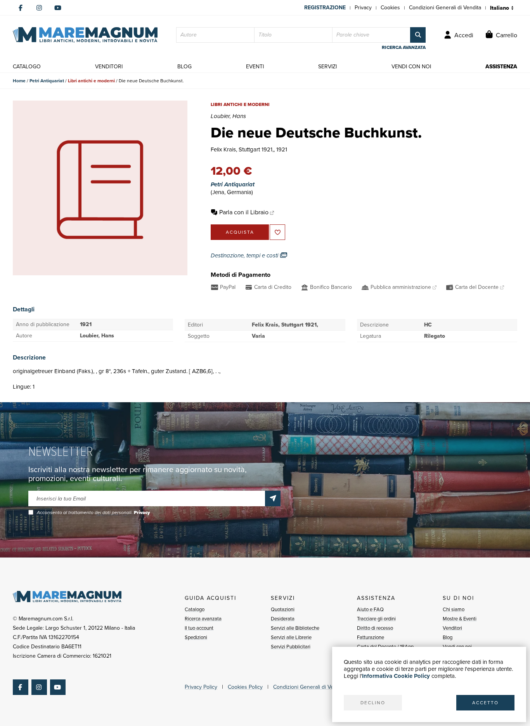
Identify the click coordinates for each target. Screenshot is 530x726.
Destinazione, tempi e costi (245, 255)
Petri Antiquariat (46, 80)
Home (19, 80)
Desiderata (282, 618)
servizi (327, 67)
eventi (255, 67)
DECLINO (372, 702)
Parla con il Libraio (244, 212)
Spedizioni (196, 637)
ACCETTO (485, 702)
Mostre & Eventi (459, 618)
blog (184, 67)
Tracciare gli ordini (376, 618)
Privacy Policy (201, 687)
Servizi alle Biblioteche (295, 628)
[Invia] (273, 498)
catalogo (27, 67)
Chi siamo (453, 609)
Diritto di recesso (375, 628)
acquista (240, 232)
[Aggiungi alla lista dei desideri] (277, 232)
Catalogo (194, 609)
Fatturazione (370, 637)
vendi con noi (411, 67)
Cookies (390, 7)
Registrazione (325, 7)
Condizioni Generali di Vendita (445, 7)
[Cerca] (418, 35)
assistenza (501, 67)
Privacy (363, 7)
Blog (447, 637)
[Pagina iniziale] (85, 35)
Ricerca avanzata (203, 618)
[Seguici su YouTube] (58, 8)
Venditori (452, 628)
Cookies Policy (245, 687)
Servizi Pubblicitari (290, 646)
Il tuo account (199, 628)
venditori (109, 67)
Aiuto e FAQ (370, 609)
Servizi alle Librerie (291, 637)
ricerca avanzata (404, 47)
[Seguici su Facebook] (20, 8)
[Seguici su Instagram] (39, 8)
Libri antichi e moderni (91, 80)
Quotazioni (282, 609)
